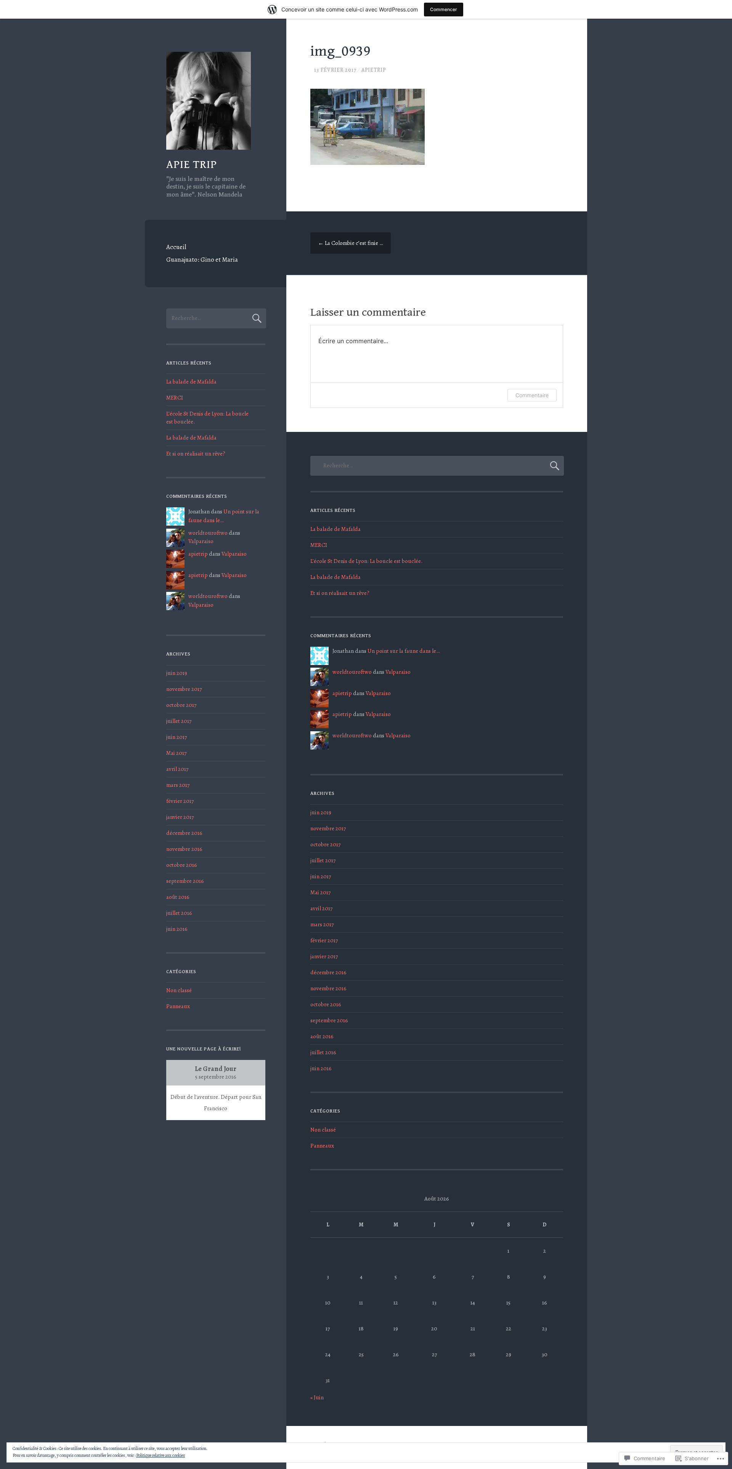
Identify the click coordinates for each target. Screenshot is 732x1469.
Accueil (176, 247)
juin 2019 (176, 673)
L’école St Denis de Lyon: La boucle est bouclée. (366, 561)
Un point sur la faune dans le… (404, 651)
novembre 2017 (184, 689)
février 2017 (180, 801)
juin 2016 (177, 929)
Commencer (443, 9)
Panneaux (178, 1006)
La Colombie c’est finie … (350, 243)
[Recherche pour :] (216, 318)
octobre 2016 (181, 865)
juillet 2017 (178, 721)
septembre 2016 (185, 881)
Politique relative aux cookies (160, 1455)
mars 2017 (177, 785)
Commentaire (532, 395)
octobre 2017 (181, 705)
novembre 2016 (184, 849)
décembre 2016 (184, 833)
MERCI (174, 397)
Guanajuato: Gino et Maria (202, 259)
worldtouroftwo (208, 533)
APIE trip (191, 164)
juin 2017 (176, 737)
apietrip (373, 70)
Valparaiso (201, 541)
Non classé (179, 990)
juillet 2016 (179, 913)
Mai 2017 (176, 753)
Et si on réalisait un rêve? (195, 453)
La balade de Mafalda (191, 381)
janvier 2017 (180, 817)
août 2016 (177, 897)
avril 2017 (177, 769)
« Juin (317, 1397)
